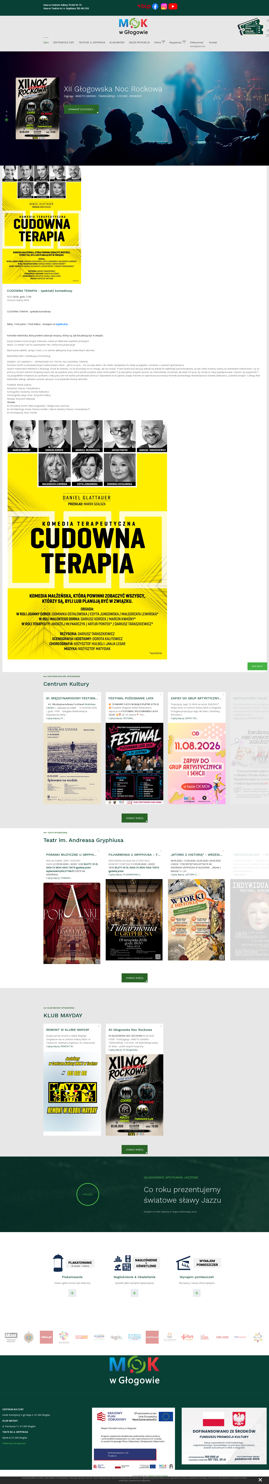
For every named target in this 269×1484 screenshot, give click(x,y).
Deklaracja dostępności (14, 1443)
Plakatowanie (72, 1277)
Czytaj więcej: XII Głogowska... (124, 1049)
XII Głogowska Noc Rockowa (130, 1030)
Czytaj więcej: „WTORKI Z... (184, 874)
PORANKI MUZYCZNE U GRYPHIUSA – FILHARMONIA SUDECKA (72, 855)
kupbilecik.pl (62, 324)
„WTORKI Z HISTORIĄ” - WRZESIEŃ (197, 855)
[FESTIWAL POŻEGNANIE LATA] (134, 763)
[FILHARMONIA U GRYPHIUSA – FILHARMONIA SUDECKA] (134, 920)
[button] (159, 42)
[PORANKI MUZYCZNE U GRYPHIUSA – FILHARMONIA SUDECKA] (71, 923)
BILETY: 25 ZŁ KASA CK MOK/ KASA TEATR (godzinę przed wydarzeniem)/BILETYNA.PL (72, 868)
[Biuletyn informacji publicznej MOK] (144, 6)
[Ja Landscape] (134, 1372)
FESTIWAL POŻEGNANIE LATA (131, 698)
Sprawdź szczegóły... (81, 103)
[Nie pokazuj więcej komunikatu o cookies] (260, 1479)
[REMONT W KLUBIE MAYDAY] (72, 1091)
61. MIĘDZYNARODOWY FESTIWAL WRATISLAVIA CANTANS (72, 698)
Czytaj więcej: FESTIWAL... (122, 718)
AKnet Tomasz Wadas (158, 1475)
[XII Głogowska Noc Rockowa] (134, 1095)
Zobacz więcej (134, 818)
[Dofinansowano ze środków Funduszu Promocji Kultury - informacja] (224, 1435)
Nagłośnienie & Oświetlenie (134, 1277)
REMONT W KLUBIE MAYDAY (67, 1030)
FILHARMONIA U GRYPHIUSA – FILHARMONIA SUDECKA (134, 855)
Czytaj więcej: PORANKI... (59, 877)
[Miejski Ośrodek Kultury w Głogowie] (133, 26)
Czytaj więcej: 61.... (55, 718)
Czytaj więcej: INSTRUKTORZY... (249, 718)
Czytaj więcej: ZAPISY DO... (184, 718)
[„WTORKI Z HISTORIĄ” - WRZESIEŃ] (196, 920)
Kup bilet (257, 666)
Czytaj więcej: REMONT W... (60, 1046)
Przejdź (88, 1194)
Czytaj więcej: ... (241, 874)
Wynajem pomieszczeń (197, 1277)
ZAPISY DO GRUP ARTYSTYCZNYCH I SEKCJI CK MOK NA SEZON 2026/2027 (197, 698)
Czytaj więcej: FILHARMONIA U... (125, 874)
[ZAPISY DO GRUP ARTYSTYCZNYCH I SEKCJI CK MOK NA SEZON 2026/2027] (197, 763)
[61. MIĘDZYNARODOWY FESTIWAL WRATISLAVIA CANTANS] (72, 763)
